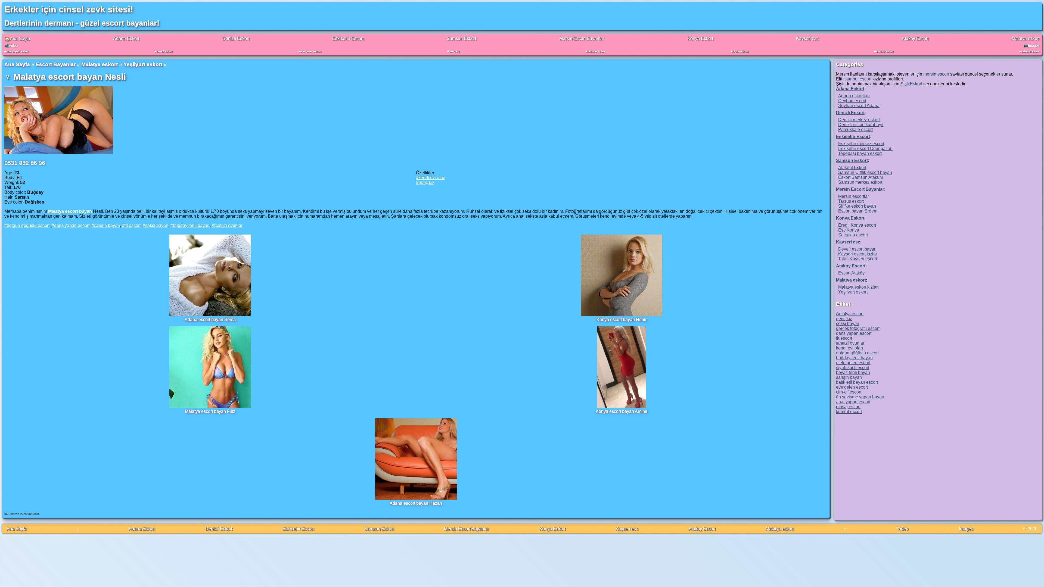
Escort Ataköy (851, 273)
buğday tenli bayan (191, 225)
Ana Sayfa (17, 64)
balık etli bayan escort (857, 382)
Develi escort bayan (857, 249)
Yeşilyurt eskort (142, 64)
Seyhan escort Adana (859, 105)
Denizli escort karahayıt (860, 124)
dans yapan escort (71, 225)
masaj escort (848, 406)
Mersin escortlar (853, 196)
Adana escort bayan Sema (210, 319)
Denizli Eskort (235, 38)
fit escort (133, 225)
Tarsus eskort (851, 201)
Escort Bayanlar (56, 64)
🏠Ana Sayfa (17, 38)
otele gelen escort (853, 362)
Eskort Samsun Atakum (860, 177)
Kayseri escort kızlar (857, 254)
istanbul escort (857, 79)
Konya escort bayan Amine (621, 411)
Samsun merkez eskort (860, 182)
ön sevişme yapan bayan (860, 397)
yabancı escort (1030, 51)
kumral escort (849, 411)
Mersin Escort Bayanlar (581, 38)
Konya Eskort (700, 38)
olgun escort (740, 51)
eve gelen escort (310, 51)
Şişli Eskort (911, 84)
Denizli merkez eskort (859, 119)
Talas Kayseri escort (857, 259)
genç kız (454, 51)
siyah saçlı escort (852, 367)
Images (966, 528)
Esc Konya (848, 230)
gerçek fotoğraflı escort (858, 328)
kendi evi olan (596, 51)
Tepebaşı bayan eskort (860, 153)
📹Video (11, 45)
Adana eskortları (854, 95)
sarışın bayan (107, 225)
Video (902, 528)
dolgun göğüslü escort (28, 225)
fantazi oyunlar (228, 225)
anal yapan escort (17, 51)
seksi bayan (156, 225)
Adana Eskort (126, 38)
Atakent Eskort (852, 167)
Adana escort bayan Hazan (416, 503)
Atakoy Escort (915, 38)
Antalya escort (849, 313)
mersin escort (936, 74)
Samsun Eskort (461, 38)
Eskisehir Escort (347, 38)
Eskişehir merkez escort (861, 143)
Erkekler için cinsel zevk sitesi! (68, 9)
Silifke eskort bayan (857, 206)
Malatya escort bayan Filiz (210, 411)
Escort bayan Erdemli (859, 211)
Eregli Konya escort (857, 225)
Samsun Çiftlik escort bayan (865, 172)
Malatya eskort (1026, 38)
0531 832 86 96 (24, 163)
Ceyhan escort (852, 100)
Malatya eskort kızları (858, 287)
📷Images (1032, 45)
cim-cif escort (164, 51)
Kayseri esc (807, 38)
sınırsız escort (884, 51)
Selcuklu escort (853, 235)
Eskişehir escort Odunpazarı (865, 148)
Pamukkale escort (855, 129)
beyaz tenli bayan (853, 372)
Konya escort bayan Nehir (621, 319)
